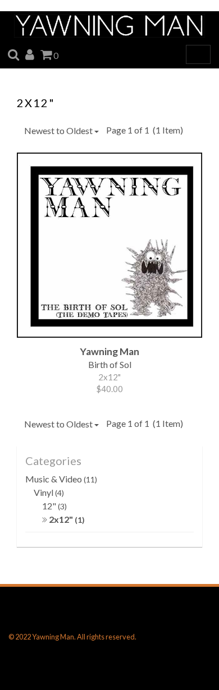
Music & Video (61, 478)
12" (54, 505)
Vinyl (49, 492)
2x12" (66, 519)
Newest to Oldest (59, 130)
